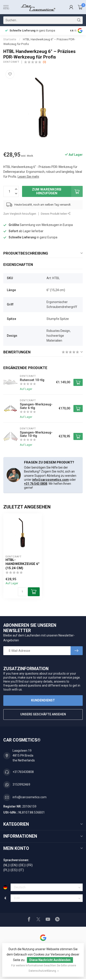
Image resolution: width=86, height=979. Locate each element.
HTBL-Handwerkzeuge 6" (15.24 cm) (22, 564)
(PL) (6, 870)
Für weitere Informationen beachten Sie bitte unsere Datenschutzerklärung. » (43, 968)
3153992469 (21, 784)
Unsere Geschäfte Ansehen (43, 714)
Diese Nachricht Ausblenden (50, 960)
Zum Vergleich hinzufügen (19, 213)
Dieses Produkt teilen (54, 213)
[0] (80, 7)
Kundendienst (43, 700)
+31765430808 (23, 772)
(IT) (21, 870)
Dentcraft (11, 62)
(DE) (22, 865)
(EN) (14, 865)
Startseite (9, 39)
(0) (44, 62)
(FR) (30, 865)
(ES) (14, 870)
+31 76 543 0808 (35, 483)
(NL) (6, 865)
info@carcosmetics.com (50, 479)
